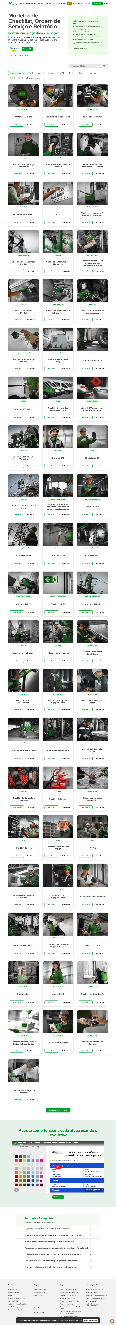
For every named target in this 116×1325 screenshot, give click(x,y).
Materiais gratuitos (92, 1285)
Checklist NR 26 (58, 604)
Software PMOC (13, 1301)
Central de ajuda (39, 1312)
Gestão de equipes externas (16, 1307)
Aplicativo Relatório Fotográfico (17, 1304)
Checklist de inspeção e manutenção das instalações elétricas (92, 263)
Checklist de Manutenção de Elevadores (58, 312)
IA (70, 3)
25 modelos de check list (67, 1298)
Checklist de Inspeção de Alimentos (23, 1091)
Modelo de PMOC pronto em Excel (96, 1295)
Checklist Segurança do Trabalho (24, 458)
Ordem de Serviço (23, 117)
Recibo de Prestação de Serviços (92, 1043)
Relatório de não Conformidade (23, 701)
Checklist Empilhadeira (58, 750)
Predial (71, 73)
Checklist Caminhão (92, 360)
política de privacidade (75, 1320)
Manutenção (51, 73)
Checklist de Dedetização (92, 994)
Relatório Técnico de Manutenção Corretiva (92, 165)
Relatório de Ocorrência (58, 653)
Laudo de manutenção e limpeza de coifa (58, 945)
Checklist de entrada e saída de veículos (58, 409)
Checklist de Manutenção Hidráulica (58, 263)
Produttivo (12, 1285)
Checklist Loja (23, 994)
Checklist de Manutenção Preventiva (23, 165)
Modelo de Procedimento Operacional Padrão (93, 1304)
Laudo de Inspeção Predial (92, 896)
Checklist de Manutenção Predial (23, 263)
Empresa (37, 1285)
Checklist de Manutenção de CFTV (23, 360)
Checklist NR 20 (23, 604)
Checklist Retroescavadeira (23, 750)
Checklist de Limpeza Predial (24, 312)
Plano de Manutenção (66, 1304)
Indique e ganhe (78, 3)
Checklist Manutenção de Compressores (92, 312)
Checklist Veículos (23, 409)
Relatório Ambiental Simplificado (92, 653)
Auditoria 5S (58, 994)
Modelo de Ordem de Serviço (94, 1289)
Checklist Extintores (58, 799)
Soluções (48, 3)
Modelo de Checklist (92, 1292)
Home (22, 3)
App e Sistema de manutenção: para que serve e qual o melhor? (70, 1317)
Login (10, 1295)
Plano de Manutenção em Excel (95, 1298)
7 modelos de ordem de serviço (69, 1301)
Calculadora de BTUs (92, 1301)
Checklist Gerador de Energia (58, 360)
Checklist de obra (23, 848)
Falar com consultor (40, 1289)
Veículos (13, 78)
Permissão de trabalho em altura (24, 506)
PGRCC (92, 848)
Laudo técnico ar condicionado (69, 1292)
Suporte (37, 1308)
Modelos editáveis (39, 1292)
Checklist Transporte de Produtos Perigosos (92, 409)
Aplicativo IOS (12, 1289)
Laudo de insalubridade (24, 653)
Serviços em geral (35, 73)
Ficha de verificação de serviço (23, 896)
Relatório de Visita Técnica (58, 117)
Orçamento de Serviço (23, 214)
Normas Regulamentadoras (31, 78)
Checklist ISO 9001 (92, 945)
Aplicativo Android (13, 1292)
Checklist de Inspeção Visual (92, 750)
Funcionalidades (31, 3)
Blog (61, 1285)
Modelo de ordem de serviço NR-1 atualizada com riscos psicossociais (58, 506)
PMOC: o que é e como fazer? (69, 1289)
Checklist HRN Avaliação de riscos (92, 701)
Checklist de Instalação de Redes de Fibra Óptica (23, 1043)
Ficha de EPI (58, 458)
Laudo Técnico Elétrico (23, 945)
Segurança (92, 73)
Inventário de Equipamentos (58, 896)
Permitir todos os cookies (90, 1320)
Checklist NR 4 (92, 507)
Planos (55, 3)
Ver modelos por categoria (19, 55)
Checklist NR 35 (92, 604)
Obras (81, 73)
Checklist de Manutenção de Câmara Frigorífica (92, 214)
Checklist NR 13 (92, 555)
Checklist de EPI (92, 458)
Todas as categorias (17, 73)
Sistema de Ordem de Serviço (17, 1298)
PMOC (58, 214)
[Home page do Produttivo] (13, 3)
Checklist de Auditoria (58, 1043)
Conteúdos (62, 3)
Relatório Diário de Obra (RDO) (58, 848)
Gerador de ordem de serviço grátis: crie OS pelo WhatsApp (70, 1312)
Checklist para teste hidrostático (92, 799)
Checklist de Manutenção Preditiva (58, 165)
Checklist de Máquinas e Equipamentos (58, 701)
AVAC (62, 73)
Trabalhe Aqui (38, 1295)
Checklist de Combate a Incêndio (23, 799)
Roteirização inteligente (15, 1310)
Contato (88, 3)
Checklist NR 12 (58, 555)
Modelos (40, 3)
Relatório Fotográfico (92, 117)
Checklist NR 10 (23, 555)
